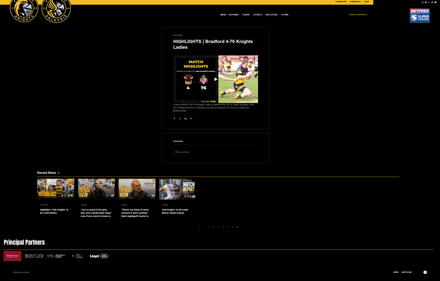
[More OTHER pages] (289, 14)
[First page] (199, 227)
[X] (429, 2)
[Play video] (215, 79)
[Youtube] (435, 2)
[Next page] (233, 227)
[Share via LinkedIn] (185, 118)
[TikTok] (432, 2)
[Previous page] (204, 227)
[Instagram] (422, 2)
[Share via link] (191, 118)
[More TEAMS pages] (250, 14)
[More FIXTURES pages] (239, 14)
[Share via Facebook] (174, 118)
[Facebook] (426, 2)
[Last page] (237, 227)
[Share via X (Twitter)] (180, 118)
